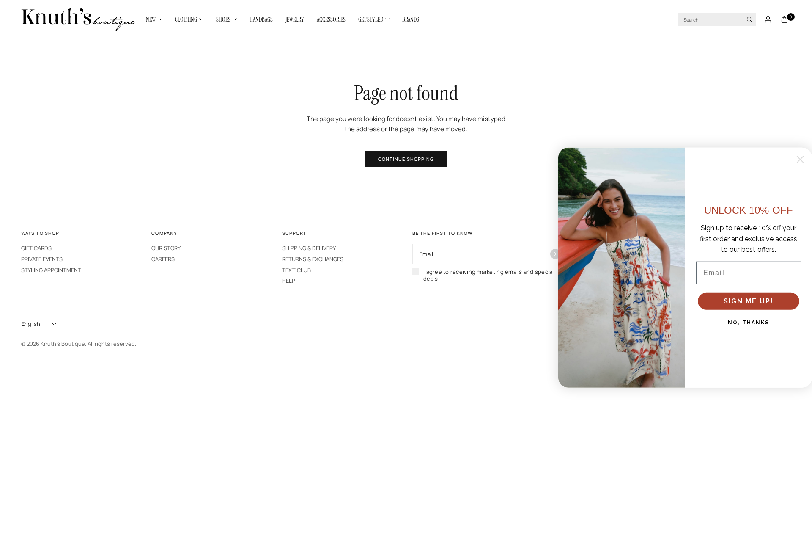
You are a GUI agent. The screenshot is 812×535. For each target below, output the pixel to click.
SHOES (223, 19)
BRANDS (410, 19)
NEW (151, 19)
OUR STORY (166, 248)
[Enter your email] (555, 254)
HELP (288, 280)
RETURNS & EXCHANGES (312, 259)
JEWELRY (294, 19)
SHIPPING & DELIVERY (309, 248)
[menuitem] (157, 19)
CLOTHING (186, 19)
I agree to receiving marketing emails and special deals (488, 275)
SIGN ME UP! (749, 301)
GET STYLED (370, 19)
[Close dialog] (800, 159)
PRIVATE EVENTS (42, 259)
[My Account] (768, 19)
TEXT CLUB (296, 270)
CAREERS (163, 259)
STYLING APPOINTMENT (51, 270)
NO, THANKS (748, 322)
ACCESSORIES (331, 19)
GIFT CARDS (36, 248)
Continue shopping (406, 159)
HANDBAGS (261, 19)
